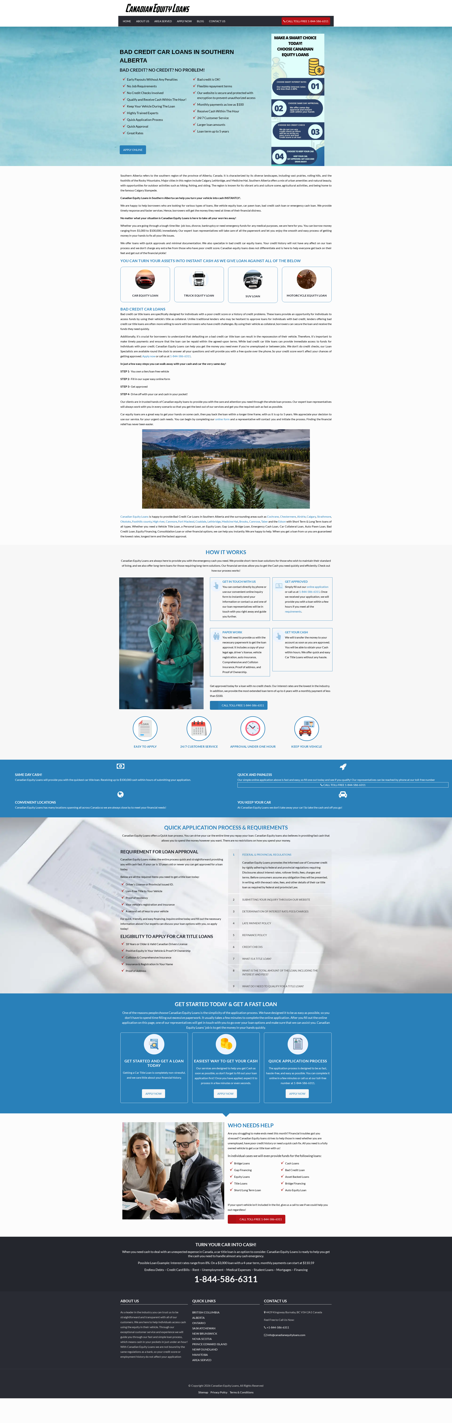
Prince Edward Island (209, 1344)
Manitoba (200, 1354)
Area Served (202, 1360)
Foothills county (141, 521)
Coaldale (200, 521)
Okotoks (125, 521)
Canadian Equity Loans (134, 516)
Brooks (243, 521)
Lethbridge (214, 521)
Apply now (148, 356)
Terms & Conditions (242, 1392)
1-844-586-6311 (180, 356)
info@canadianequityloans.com (286, 1335)
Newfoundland (205, 1349)
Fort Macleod (186, 521)
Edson (282, 521)
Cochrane (273, 516)
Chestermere (288, 516)
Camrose (254, 521)
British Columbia (206, 1312)
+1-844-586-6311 (278, 1327)
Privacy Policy (218, 1392)
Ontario (199, 1323)
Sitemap (203, 1392)
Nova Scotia (202, 1338)
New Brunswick (204, 1333)
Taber (264, 521)
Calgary (311, 516)
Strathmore (324, 516)
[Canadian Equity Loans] (158, 8)
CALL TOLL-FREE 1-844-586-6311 (344, 784)
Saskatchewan (204, 1328)
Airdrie (301, 516)
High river (159, 521)
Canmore (171, 521)
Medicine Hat (230, 521)
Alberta (198, 1317)
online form (222, 419)
